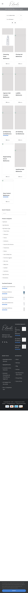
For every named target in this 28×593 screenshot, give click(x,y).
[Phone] (6, 342)
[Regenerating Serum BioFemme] (7, 148)
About (17, 359)
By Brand (5, 221)
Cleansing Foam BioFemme (6, 56)
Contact (18, 369)
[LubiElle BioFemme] (20, 79)
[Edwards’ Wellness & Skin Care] (14, 1)
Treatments (6, 247)
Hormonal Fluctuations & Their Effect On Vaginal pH (6, 376)
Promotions (5, 277)
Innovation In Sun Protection (7, 369)
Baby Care (6, 264)
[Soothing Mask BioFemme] (20, 155)
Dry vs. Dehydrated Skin (7, 388)
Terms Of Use (19, 381)
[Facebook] (2, 342)
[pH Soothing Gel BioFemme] (20, 117)
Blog (17, 366)
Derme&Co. (23, 403)
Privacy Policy (19, 378)
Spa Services (6, 274)
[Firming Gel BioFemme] (20, 40)
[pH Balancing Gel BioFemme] (7, 117)
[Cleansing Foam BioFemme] (7, 40)
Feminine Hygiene (8, 257)
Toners (5, 237)
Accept (14, 590)
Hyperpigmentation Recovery (7, 360)
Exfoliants (6, 241)
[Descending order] (21, 15)
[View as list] (15, 22)
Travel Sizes (6, 231)
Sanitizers (6, 271)
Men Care (6, 261)
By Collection (6, 225)
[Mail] (4, 342)
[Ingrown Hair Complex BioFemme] (7, 79)
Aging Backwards (7, 364)
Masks (5, 251)
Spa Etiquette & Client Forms (19, 373)
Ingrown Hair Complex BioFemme (7, 95)
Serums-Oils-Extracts (9, 244)
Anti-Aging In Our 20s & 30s (7, 383)
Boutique (18, 362)
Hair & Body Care (8, 254)
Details (8, 63)
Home (6, 9)
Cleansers (6, 234)
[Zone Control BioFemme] (7, 185)
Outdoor (5, 267)
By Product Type (11, 9)
